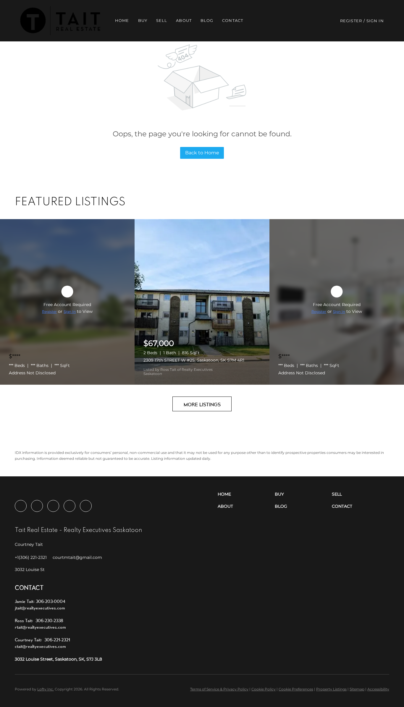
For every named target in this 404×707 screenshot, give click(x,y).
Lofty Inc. (45, 689)
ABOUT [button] (184, 20)
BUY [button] (142, 20)
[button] (60, 20)
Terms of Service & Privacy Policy (219, 689)
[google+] (86, 506)
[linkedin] (37, 506)
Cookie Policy (263, 689)
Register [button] (351, 20)
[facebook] (21, 506)
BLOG (207, 20)
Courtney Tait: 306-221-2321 (42, 639)
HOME (122, 20)
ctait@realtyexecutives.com (40, 646)
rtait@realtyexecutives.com (40, 627)
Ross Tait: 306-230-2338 (39, 620)
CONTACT (232, 20)
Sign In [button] (375, 20)
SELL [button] (161, 20)
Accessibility (378, 689)
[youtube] (69, 506)
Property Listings (331, 689)
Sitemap (357, 689)
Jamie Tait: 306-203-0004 (40, 601)
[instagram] (53, 506)
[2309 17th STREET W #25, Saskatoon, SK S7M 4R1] (202, 302)
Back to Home (202, 153)
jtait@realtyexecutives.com (40, 607)
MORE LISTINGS (202, 404)
